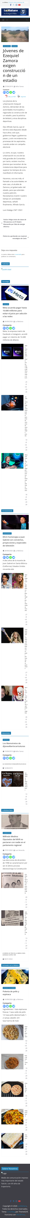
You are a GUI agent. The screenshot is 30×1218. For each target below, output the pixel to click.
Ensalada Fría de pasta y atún (26, 1031)
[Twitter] (7, 92)
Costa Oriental (7, 46)
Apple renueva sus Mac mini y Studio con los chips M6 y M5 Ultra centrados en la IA (26, 362)
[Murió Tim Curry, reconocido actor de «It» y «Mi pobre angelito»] (12, 707)
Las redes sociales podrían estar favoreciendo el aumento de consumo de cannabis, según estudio (26, 416)
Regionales (14, 46)
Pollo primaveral (26, 1113)
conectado (18, 254)
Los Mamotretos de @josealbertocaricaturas (14, 745)
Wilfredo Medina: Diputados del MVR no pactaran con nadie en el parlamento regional (14, 840)
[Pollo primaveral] (12, 1120)
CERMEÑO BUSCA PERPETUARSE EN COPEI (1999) (26, 923)
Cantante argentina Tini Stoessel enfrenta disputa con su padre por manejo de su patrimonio (26, 649)
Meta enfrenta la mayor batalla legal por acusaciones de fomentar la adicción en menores (26, 472)
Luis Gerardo (19, 850)
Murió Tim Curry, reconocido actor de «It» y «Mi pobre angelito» (26, 700)
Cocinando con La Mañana (9, 988)
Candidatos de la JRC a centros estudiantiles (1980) (26, 884)
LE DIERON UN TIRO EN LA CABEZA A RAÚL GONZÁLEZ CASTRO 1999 (14, 954)
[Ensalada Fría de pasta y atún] (12, 1039)
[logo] (3, 1173)
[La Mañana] (3, 20)
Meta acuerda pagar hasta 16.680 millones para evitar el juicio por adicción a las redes (15, 312)
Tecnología (5, 304)
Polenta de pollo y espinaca (11, 993)
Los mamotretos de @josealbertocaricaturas (14, 764)
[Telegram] (13, 92)
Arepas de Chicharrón (26, 1087)
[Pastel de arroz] (12, 1144)
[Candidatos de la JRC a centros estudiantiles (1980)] (12, 891)
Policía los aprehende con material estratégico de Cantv (15, 237)
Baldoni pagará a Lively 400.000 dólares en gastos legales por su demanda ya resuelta (26, 592)
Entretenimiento (7, 533)
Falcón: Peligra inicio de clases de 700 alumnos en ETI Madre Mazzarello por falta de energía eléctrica (14, 223)
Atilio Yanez (19, 86)
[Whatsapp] (10, 92)
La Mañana (19, 321)
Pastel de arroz (26, 1137)
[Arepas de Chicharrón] (12, 1094)
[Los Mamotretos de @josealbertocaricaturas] (12, 788)
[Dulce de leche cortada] (12, 1067)
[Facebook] (4, 92)
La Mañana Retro (7, 833)
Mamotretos (6, 739)
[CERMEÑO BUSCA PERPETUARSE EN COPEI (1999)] (12, 930)
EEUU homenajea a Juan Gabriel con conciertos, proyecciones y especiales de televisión (14, 541)
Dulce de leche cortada (26, 1060)
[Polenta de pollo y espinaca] (15, 977)
